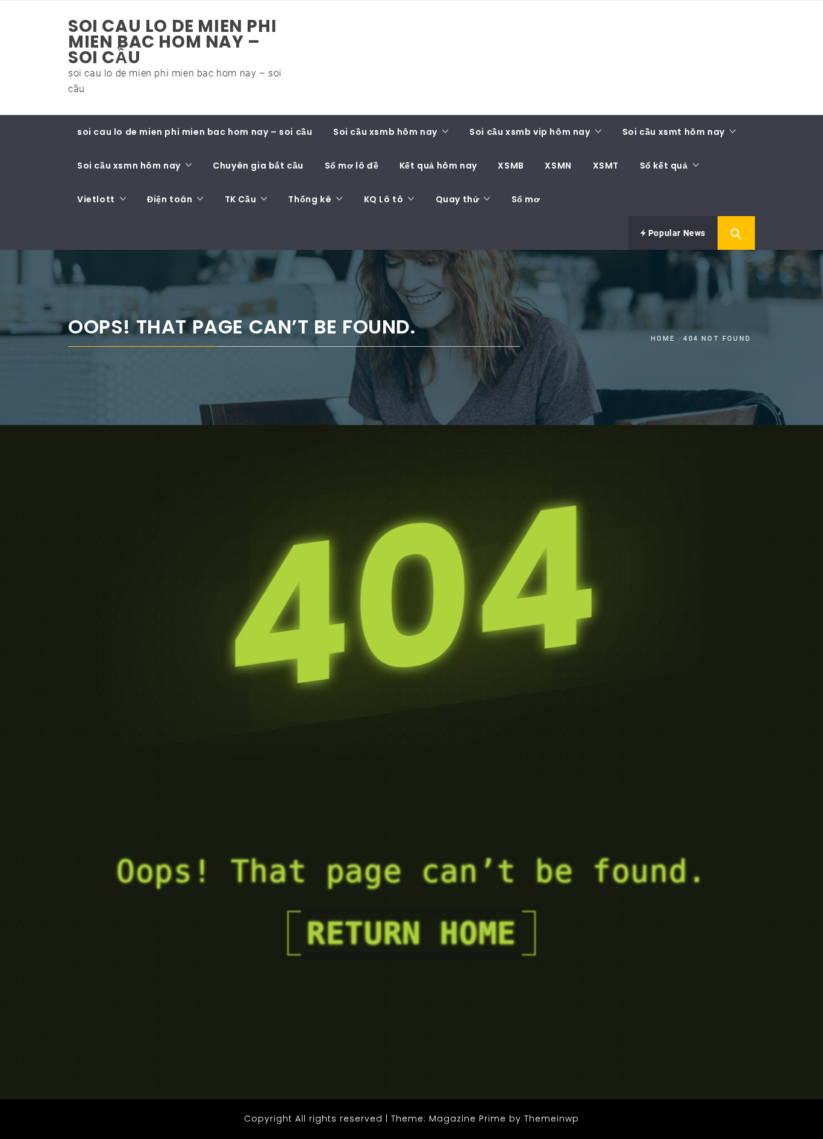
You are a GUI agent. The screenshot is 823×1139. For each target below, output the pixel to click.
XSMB (511, 166)
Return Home (411, 933)
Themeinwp (551, 1119)
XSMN (558, 166)
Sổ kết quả (664, 166)
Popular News (676, 233)
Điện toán (169, 199)
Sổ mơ (526, 199)
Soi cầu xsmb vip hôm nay (529, 132)
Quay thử (458, 199)
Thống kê (309, 199)
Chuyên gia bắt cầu (258, 166)
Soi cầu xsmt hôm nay (673, 132)
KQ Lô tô (384, 199)
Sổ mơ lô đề (352, 166)
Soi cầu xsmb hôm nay (385, 132)
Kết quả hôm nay (438, 166)
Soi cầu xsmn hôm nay (129, 166)
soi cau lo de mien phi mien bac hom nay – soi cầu (172, 41)
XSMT (606, 166)
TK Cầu (241, 199)
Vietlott (96, 199)
